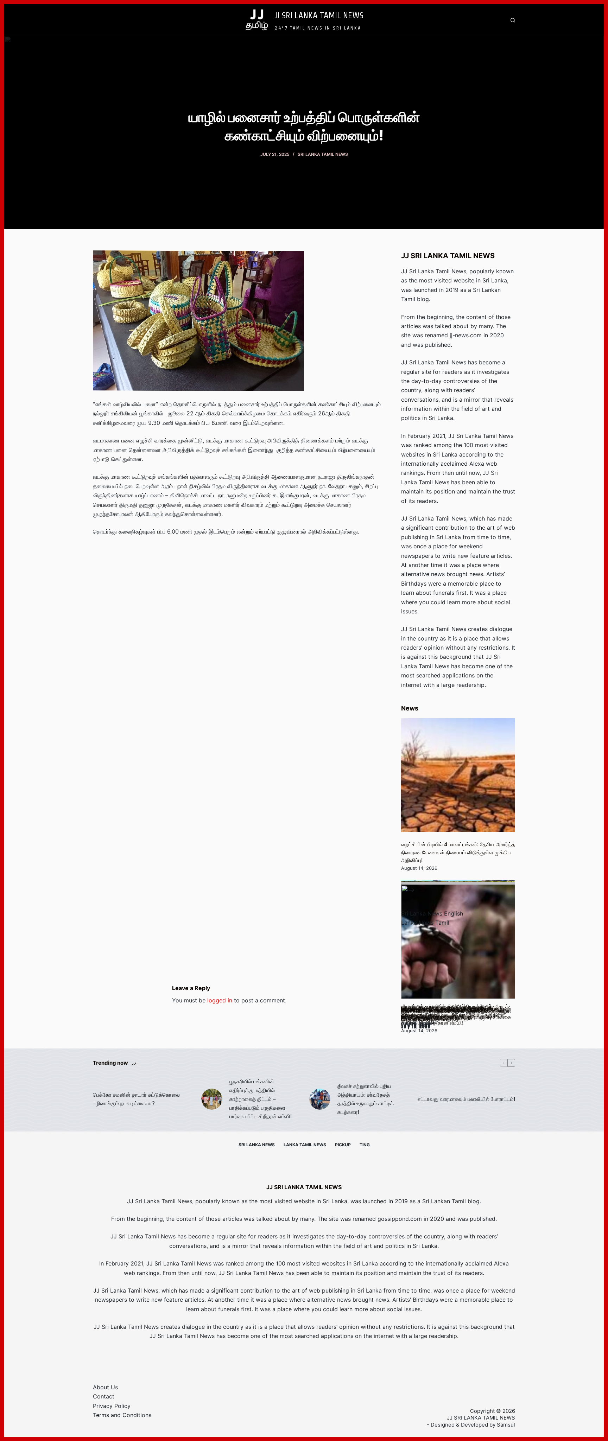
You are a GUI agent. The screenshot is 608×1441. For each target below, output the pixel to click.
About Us (105, 1387)
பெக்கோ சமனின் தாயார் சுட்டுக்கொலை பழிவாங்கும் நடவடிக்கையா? (136, 1099)
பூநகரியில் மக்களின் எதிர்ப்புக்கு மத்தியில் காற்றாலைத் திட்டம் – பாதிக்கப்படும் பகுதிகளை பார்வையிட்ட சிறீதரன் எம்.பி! (260, 1099)
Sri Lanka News (257, 1144)
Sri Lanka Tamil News (323, 154)
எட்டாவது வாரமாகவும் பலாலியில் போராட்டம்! (466, 1099)
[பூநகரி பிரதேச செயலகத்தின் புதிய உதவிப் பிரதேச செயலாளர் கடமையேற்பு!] (458, 942)
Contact (103, 1396)
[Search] (513, 20)
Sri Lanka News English (432, 913)
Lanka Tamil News (305, 1144)
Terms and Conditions (122, 1414)
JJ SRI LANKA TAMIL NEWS (319, 15)
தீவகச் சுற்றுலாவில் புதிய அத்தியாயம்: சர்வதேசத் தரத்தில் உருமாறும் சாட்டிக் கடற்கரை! (365, 1099)
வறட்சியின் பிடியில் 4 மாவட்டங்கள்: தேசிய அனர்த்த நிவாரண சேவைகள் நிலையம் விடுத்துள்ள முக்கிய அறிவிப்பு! (458, 852)
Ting (365, 1144)
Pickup (343, 1144)
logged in (219, 1000)
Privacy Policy (112, 1405)
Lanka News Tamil (425, 922)
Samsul (506, 1424)
